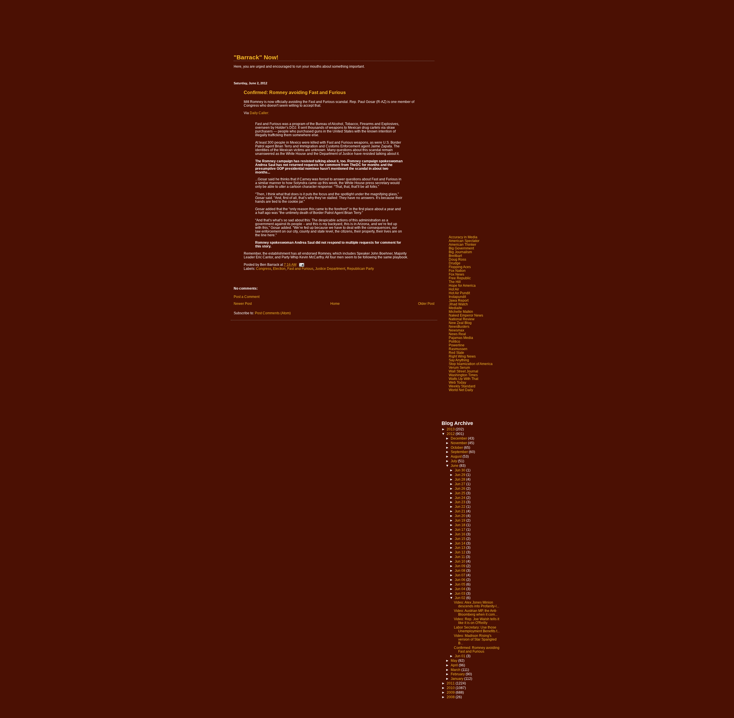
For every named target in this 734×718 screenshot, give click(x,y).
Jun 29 (460, 475)
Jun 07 (460, 575)
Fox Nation (457, 270)
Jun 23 (460, 502)
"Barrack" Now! (256, 57)
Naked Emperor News (466, 315)
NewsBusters (459, 326)
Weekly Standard (462, 386)
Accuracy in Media (463, 237)
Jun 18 (460, 525)
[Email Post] (301, 264)
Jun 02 (460, 598)
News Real (457, 334)
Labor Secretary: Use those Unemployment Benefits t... (477, 629)
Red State (456, 352)
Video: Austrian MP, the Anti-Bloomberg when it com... (475, 612)
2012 (451, 434)
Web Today (457, 382)
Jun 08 (460, 570)
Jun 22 (460, 506)
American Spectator (464, 241)
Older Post (426, 303)
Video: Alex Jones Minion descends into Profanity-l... (476, 604)
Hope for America (462, 285)
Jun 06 (460, 580)
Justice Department (330, 268)
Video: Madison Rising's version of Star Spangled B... (475, 639)
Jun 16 (460, 534)
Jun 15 (460, 539)
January (457, 678)
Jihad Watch (458, 304)
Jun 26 (460, 488)
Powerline (456, 345)
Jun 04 (460, 589)
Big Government (461, 248)
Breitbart (455, 255)
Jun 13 (460, 547)
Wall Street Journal (463, 371)
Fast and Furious (300, 268)
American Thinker (462, 244)
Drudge (454, 263)
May (454, 660)
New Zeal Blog (460, 323)
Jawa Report (458, 300)
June (455, 465)
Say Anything (459, 360)
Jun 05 (460, 584)
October (457, 447)
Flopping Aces (460, 267)
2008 (451, 697)
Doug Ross (457, 259)
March (456, 670)
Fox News (456, 274)
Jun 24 (460, 498)
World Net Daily (461, 390)
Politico (454, 341)
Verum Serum (459, 367)
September (460, 452)
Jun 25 (460, 493)
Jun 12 (460, 552)
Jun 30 (460, 470)
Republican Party (360, 268)
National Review (462, 319)
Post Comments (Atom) (273, 313)
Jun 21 (460, 511)
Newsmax (456, 330)
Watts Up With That (463, 379)
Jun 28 (460, 479)
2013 (451, 429)
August (456, 456)
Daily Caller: (259, 113)
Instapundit (457, 296)
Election (279, 268)
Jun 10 (460, 561)
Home (335, 303)
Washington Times (463, 375)
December (459, 438)
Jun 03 (460, 593)
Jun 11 (460, 557)
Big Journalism (460, 252)
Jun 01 (460, 656)
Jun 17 (460, 529)
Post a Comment (246, 296)
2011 (451, 683)
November (459, 443)
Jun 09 (460, 566)
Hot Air (454, 289)
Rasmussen (458, 349)
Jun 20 (460, 516)
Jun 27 (460, 484)
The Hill (455, 282)
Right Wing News (462, 356)
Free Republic (460, 278)
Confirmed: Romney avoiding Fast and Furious (476, 649)
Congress (263, 268)
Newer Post (243, 303)
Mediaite (455, 308)
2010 (451, 688)
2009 (451, 692)
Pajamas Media (461, 338)
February (458, 674)
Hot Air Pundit (459, 293)
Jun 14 (460, 543)
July (454, 461)
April (455, 665)
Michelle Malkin (461, 311)
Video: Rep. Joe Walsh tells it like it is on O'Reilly (476, 621)
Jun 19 (460, 520)
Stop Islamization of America (471, 364)
